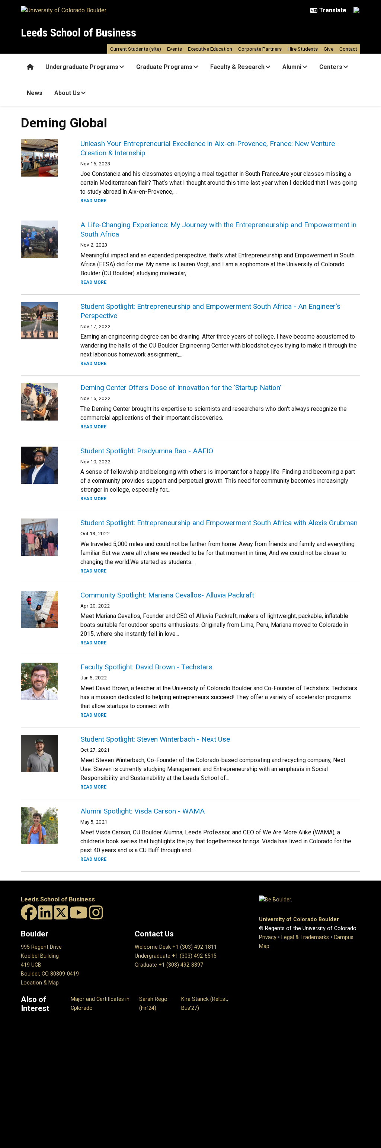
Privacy (267, 937)
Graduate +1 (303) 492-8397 (169, 965)
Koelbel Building (40, 956)
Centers (330, 66)
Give (328, 49)
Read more (93, 200)
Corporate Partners (260, 49)
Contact (348, 49)
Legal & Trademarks (305, 937)
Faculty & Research (237, 66)
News (34, 92)
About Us (67, 92)
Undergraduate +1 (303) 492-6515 (176, 956)
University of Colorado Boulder (299, 919)
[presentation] (42, 158)
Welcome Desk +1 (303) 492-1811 (176, 947)
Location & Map (40, 983)
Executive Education (210, 49)
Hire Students (303, 49)
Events (174, 49)
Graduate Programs (164, 66)
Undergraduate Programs (81, 66)
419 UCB (31, 965)
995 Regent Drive (41, 947)
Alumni (291, 66)
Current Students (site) (135, 49)
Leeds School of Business (78, 32)
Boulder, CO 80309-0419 (50, 974)
